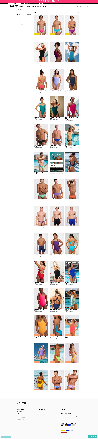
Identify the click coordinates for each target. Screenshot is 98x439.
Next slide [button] (96, 0)
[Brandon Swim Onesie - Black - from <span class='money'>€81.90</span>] (41, 52)
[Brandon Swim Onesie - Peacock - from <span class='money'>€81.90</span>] (57, 106)
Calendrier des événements (43, 409)
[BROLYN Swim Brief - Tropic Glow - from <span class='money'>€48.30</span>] (41, 216)
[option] (49, 1)
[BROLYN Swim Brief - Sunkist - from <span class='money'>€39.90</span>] (72, 189)
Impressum (40, 416)
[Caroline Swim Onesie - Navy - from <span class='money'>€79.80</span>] (57, 298)
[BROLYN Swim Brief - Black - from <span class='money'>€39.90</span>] (41, 134)
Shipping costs (19, 413)
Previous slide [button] (1, 0)
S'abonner (78, 416)
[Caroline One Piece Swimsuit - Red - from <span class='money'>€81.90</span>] (41, 271)
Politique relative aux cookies (43, 418)
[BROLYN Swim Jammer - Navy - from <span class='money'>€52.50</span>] (41, 243)
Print (22, 23)
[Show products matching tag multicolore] (19, 22)
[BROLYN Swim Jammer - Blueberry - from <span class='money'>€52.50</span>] (72, 216)
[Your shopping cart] (87, 7)
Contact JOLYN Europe (42, 414)
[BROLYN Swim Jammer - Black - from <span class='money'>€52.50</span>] (57, 216)
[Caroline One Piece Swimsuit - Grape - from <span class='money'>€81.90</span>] (57, 243)
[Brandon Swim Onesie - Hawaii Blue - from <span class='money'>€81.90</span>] (72, 52)
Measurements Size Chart (21, 417)
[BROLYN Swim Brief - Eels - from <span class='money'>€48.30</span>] (41, 162)
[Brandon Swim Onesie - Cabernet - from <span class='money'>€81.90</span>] (57, 52)
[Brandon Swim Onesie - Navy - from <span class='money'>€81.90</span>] (72, 79)
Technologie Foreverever (20, 423)
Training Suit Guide (20, 425)
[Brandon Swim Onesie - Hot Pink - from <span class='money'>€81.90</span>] (41, 79)
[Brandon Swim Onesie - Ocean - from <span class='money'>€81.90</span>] (41, 106)
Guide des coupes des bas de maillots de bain (24, 421)
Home (18, 9)
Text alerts (52, 163)
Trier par (66, 12)
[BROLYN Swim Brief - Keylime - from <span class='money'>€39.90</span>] (41, 189)
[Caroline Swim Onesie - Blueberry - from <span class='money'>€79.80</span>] (72, 271)
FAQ (17, 415)
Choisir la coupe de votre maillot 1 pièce (23, 419)
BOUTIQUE (14, 3)
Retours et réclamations (20, 409)
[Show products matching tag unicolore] (18, 22)
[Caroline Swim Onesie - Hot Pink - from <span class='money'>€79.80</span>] (41, 298)
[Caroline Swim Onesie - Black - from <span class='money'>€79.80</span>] (57, 271)
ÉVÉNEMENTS (40, 3)
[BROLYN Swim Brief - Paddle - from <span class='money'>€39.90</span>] (57, 189)
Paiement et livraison (20, 411)
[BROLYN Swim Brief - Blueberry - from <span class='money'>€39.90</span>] (57, 134)
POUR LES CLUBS (27, 3)
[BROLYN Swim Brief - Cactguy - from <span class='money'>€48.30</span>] (72, 134)
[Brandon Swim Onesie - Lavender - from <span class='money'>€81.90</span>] (57, 79)
